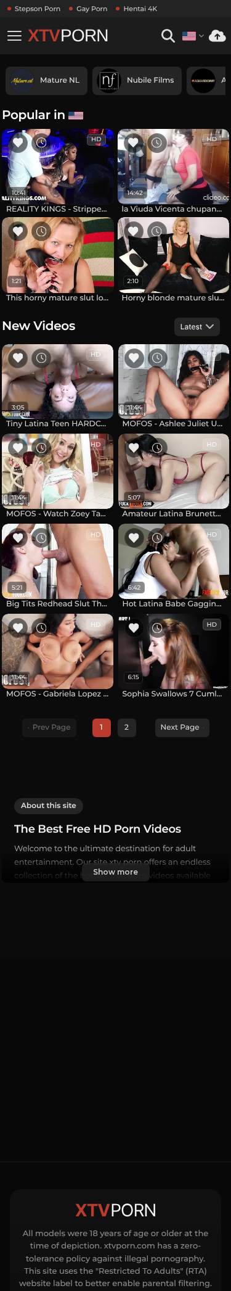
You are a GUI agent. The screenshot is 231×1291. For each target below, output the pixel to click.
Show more (115, 871)
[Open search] (168, 36)
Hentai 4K (140, 8)
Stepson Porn (37, 8)
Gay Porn (91, 8)
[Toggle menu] (14, 35)
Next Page (180, 727)
